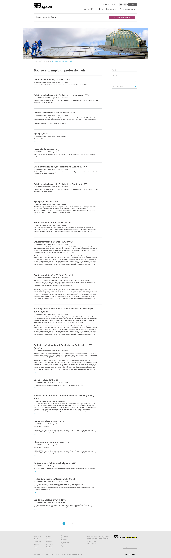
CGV (43, 554)
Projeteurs (49, 536)
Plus (35, 87)
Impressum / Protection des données (72, 554)
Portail (35, 547)
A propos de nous (128, 9)
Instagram (66, 542)
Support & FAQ (50, 554)
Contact (104, 4)
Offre (100, 9)
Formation (111, 9)
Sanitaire (48, 539)
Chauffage (49, 541)
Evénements (37, 541)
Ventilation (49, 547)
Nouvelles (36, 539)
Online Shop (37, 536)
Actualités (89, 9)
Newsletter (37, 544)
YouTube (65, 546)
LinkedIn (65, 536)
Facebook (65, 539)
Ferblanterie (49, 544)
